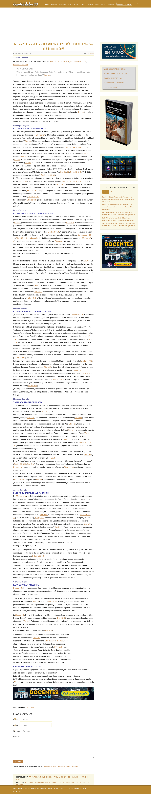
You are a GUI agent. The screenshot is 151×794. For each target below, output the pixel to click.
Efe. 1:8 (27, 621)
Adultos (54, 4)
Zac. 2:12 (30, 464)
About (63, 788)
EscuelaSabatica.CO (25, 3)
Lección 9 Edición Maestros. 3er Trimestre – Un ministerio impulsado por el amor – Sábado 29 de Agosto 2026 (118, 199)
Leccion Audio (73, 4)
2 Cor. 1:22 (36, 556)
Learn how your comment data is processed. (61, 766)
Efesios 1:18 (18, 467)
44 (14, 517)
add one (30, 707)
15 (81, 181)
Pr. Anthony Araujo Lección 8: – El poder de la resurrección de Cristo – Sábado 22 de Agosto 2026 (118, 213)
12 (51, 411)
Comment (17, 736)
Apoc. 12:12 (79, 370)
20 (68, 172)
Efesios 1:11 (83, 442)
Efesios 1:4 (31, 199)
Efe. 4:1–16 (85, 373)
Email (16, 725)
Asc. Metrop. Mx (100, 4)
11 (56, 601)
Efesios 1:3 (40, 135)
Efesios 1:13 (21, 496)
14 (85, 61)
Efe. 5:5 (39, 479)
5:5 (43, 556)
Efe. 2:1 (17, 222)
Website (16, 731)
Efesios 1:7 (52, 232)
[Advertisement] (75, 25)
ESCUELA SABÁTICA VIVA (113, 78)
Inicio (47, 4)
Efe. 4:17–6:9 (58, 379)
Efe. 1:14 (87, 454)
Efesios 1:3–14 (56, 61)
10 (82, 314)
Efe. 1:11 (45, 411)
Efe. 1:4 (81, 112)
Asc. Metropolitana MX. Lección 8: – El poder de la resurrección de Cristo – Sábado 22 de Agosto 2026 (118, 224)
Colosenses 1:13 (76, 61)
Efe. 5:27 (24, 156)
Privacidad (82, 788)
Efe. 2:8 (48, 640)
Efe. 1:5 (17, 159)
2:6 (64, 61)
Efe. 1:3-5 (78, 417)
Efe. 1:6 (28, 162)
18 (14, 445)
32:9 (24, 464)
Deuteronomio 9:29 (20, 64)
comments (90, 53)
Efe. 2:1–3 (70, 222)
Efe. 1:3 (47, 75)
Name (16, 719)
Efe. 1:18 (54, 458)
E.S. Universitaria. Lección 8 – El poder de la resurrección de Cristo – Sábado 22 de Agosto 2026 (118, 219)
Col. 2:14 (38, 291)
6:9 (54, 175)
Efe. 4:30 (87, 524)
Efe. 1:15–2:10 (19, 357)
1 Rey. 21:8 (39, 517)
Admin (17, 791)
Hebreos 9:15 (34, 238)
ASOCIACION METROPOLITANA (114, 69)
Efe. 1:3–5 (61, 618)
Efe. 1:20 (59, 184)
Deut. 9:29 (18, 464)
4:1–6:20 (59, 640)
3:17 (53, 640)
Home (56, 788)
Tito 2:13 (19, 238)
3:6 (23, 479)
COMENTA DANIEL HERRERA (114, 83)
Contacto (71, 788)
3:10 (67, 61)
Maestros (62, 4)
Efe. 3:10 (31, 196)
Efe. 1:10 (65, 181)
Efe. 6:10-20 (32, 385)
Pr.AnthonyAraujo (86, 4)
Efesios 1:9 (76, 314)
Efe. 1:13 (68, 147)
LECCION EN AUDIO (110, 87)
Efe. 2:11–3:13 (86, 361)
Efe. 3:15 (44, 175)
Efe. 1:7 (87, 260)
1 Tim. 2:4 (58, 647)
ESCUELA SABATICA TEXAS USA (115, 73)
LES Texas (111, 4)
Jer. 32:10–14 (85, 514)
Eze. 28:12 (44, 514)
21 (74, 181)
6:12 (79, 172)
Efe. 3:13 (30, 417)
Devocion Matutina (124, 4)
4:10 (50, 175)
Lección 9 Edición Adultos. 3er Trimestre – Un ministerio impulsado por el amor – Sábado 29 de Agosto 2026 (118, 207)
